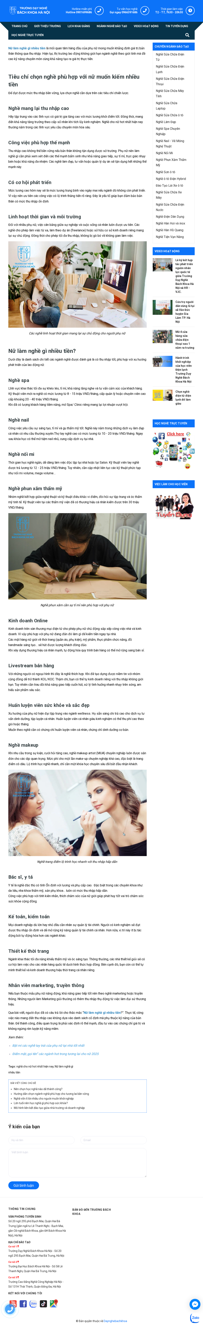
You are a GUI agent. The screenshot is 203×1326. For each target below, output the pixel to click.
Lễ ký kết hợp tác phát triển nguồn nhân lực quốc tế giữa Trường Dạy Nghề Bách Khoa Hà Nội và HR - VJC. (184, 276)
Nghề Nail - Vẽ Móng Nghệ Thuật (170, 143)
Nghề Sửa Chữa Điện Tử (170, 57)
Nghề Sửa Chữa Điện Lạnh (170, 69)
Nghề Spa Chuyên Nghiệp (168, 131)
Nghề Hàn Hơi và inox (170, 223)
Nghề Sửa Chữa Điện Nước (170, 207)
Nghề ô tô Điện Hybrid (171, 179)
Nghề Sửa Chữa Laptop (166, 105)
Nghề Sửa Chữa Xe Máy (169, 195)
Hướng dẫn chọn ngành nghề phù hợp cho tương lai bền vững (51, 1093)
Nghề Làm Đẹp (166, 122)
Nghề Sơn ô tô (165, 172)
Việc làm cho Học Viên (171, 484)
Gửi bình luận (23, 1185)
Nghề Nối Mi (164, 153)
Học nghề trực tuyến (171, 423)
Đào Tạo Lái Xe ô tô (169, 185)
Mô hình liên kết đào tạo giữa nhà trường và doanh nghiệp (49, 1107)
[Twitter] (34, 1307)
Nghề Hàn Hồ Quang (169, 230)
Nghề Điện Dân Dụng (170, 217)
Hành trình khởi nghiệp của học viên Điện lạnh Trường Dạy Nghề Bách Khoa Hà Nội (183, 369)
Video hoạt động (167, 251)
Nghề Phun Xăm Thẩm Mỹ (171, 162)
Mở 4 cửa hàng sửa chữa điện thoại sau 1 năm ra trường (184, 339)
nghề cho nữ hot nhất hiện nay (35, 1066)
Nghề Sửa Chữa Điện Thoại (170, 81)
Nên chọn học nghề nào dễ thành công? (38, 1089)
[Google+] (44, 1307)
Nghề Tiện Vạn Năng (170, 237)
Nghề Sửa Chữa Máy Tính (170, 93)
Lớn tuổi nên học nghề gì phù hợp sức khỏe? (41, 1103)
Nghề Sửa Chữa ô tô (169, 115)
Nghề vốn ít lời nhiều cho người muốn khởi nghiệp (44, 1098)
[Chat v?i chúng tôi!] (195, 1304)
